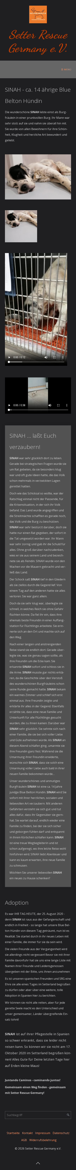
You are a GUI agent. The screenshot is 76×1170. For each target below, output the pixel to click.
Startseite (13, 1133)
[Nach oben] (38, 1162)
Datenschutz (61, 1133)
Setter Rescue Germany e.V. (38, 41)
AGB (24, 1140)
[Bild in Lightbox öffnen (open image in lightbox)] (38, 176)
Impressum (42, 1133)
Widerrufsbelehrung (43, 1140)
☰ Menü (66, 69)
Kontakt (27, 1133)
